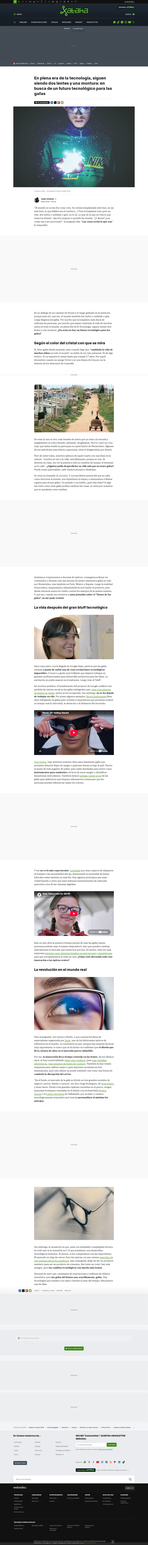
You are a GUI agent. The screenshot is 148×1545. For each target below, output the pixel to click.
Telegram (122, 22)
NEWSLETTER (92, 22)
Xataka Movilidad (62, 1446)
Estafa (69, 63)
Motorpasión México (89, 1526)
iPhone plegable (53, 1427)
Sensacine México (56, 1525)
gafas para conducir (75, 1060)
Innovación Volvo (78, 28)
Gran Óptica (107, 1083)
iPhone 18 (40, 63)
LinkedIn (119, 1462)
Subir (128, 1488)
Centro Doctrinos (55, 1093)
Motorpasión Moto (91, 1501)
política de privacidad (105, 1449)
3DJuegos (35, 1498)
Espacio (58, 1442)
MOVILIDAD (66, 22)
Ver (75, 1348)
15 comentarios (42, 102)
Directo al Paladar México (73, 1526)
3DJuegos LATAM (37, 1525)
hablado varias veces (90, 775)
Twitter (133, 22)
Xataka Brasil (18, 1528)
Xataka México (19, 1525)
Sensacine (53, 1498)
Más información (90, 1543)
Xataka (74, 10)
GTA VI (49, 63)
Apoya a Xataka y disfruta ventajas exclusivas (111, 1470)
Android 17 (65, 1427)
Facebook (51, 102)
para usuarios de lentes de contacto (66, 1063)
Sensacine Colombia (53, 1529)
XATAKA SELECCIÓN (39, 22)
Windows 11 (60, 1454)
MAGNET (78, 22)
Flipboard (58, 102)
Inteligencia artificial (63, 1450)
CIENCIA (54, 22)
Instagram (125, 22)
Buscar (130, 1479)
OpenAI (61, 63)
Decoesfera (107, 1501)
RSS (110, 1462)
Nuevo (128, 14)
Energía (37, 1446)
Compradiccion (108, 1504)
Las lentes (75, 870)
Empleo (37, 1454)
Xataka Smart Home (18, 1508)
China (32, 63)
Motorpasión (89, 1498)
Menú (19, 14)
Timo (96, 63)
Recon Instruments (96, 696)
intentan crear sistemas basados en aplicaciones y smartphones (78, 953)
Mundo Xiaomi (19, 1512)
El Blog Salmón (126, 1498)
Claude (74, 1427)
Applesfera (17, 1504)
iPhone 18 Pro (106, 1427)
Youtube (129, 22)
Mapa (82, 63)
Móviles (16, 1446)
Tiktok (118, 22)
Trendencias (107, 1498)
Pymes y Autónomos (124, 1502)
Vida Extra (35, 1501)
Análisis (37, 1442)
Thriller (89, 63)
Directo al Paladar (73, 1498)
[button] (48, 198)
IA (55, 63)
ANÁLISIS (23, 22)
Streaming (18, 1442)
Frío (75, 63)
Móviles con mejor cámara (89, 1427)
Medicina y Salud (48, 1290)
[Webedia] (20, 1487)
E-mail (62, 102)
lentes (68, 1290)
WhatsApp (114, 22)
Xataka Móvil (18, 1501)
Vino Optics (40, 761)
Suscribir (111, 1445)
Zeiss (67, 1040)
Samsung (38, 1450)
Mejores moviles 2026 (36, 1427)
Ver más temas (20, 1463)
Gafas (60, 1290)
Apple (16, 1450)
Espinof (52, 1501)
